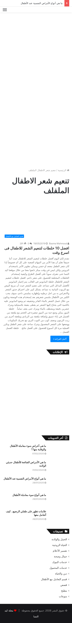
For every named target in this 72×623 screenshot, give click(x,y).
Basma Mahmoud (58, 243)
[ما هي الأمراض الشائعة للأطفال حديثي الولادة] (59, 467)
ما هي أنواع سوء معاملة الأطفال (29, 494)
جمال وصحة (60, 556)
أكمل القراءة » (59, 339)
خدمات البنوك (59, 562)
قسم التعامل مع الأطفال (54, 579)
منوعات (63, 596)
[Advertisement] (36, 52)
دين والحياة (61, 573)
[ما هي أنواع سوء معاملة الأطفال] (59, 500)
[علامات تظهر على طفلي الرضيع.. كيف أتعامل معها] (59, 516)
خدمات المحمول (58, 567)
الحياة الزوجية (59, 545)
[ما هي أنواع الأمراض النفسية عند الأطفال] (59, 484)
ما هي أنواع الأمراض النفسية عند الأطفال (42, 3)
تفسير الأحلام (60, 550)
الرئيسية (62, 170)
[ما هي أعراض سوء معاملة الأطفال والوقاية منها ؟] (59, 451)
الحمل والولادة (59, 539)
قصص (63, 584)
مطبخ (64, 590)
